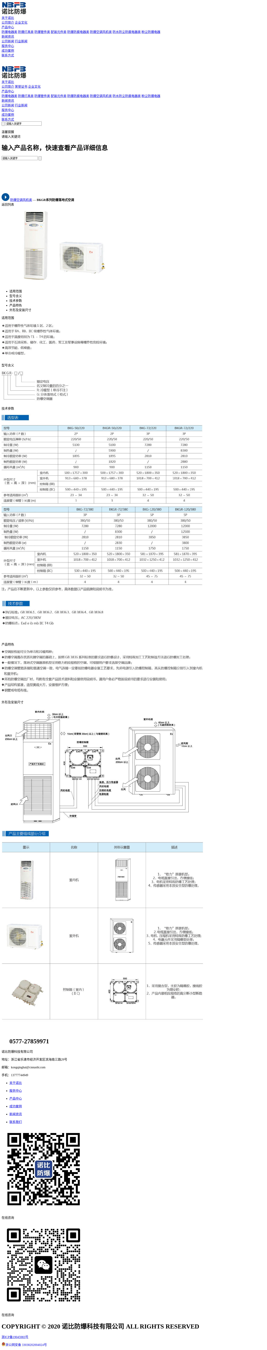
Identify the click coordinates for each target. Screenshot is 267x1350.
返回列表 (8, 204)
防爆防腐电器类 (78, 32)
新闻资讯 (8, 36)
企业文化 (21, 22)
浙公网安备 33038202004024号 (26, 1344)
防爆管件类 (42, 32)
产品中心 (8, 27)
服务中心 (8, 46)
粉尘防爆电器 (151, 32)
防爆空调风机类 (101, 32)
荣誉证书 (21, 86)
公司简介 (8, 22)
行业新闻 (21, 41)
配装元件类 (58, 32)
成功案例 (8, 50)
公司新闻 (8, 41)
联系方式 (8, 55)
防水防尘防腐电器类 (127, 32)
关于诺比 (8, 18)
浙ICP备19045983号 (15, 1337)
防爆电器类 (9, 32)
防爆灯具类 (26, 32)
